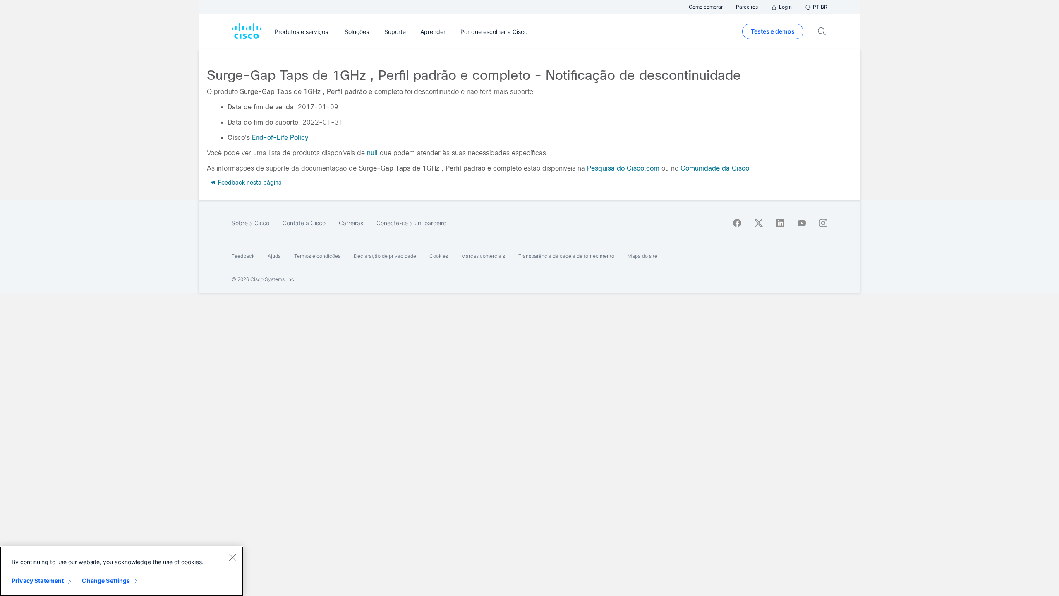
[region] (121, 571)
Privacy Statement (38, 580)
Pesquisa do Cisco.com (623, 168)
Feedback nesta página (249, 182)
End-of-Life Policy (280, 137)
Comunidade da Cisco (714, 168)
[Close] (232, 557)
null (372, 152)
